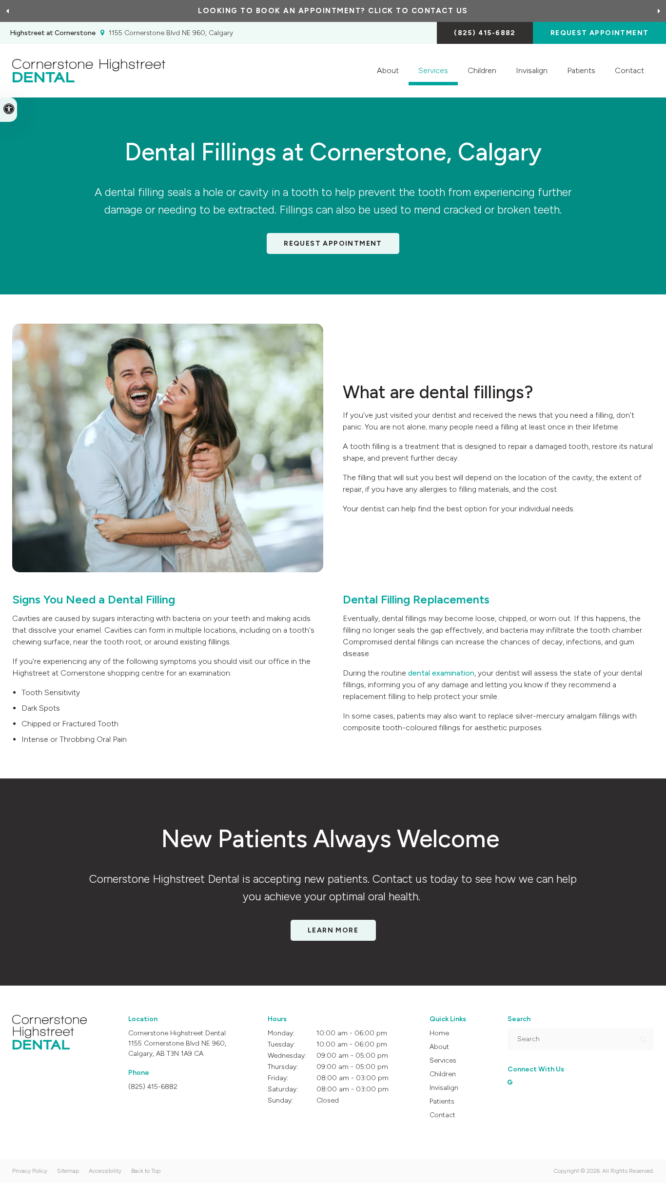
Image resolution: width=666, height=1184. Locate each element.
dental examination (441, 673)
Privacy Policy (29, 1170)
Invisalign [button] (532, 70)
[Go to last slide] (7, 11)
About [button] (388, 70)
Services (443, 1060)
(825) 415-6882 (485, 33)
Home (439, 1033)
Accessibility (105, 1170)
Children (482, 70)
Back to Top (145, 1170)
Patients (581, 70)
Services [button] (433, 70)
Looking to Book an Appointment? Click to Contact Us (333, 10)
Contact (629, 70)
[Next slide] (658, 11)
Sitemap (68, 1170)
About (439, 1047)
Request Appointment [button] (599, 33)
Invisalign (444, 1088)
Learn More (333, 930)
